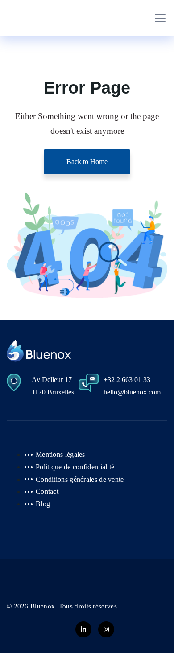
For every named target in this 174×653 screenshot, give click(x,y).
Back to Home (87, 161)
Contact (47, 491)
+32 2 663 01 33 (127, 379)
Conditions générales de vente (80, 479)
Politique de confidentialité (75, 467)
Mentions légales (60, 454)
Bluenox (42, 606)
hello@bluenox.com (132, 392)
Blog (43, 504)
